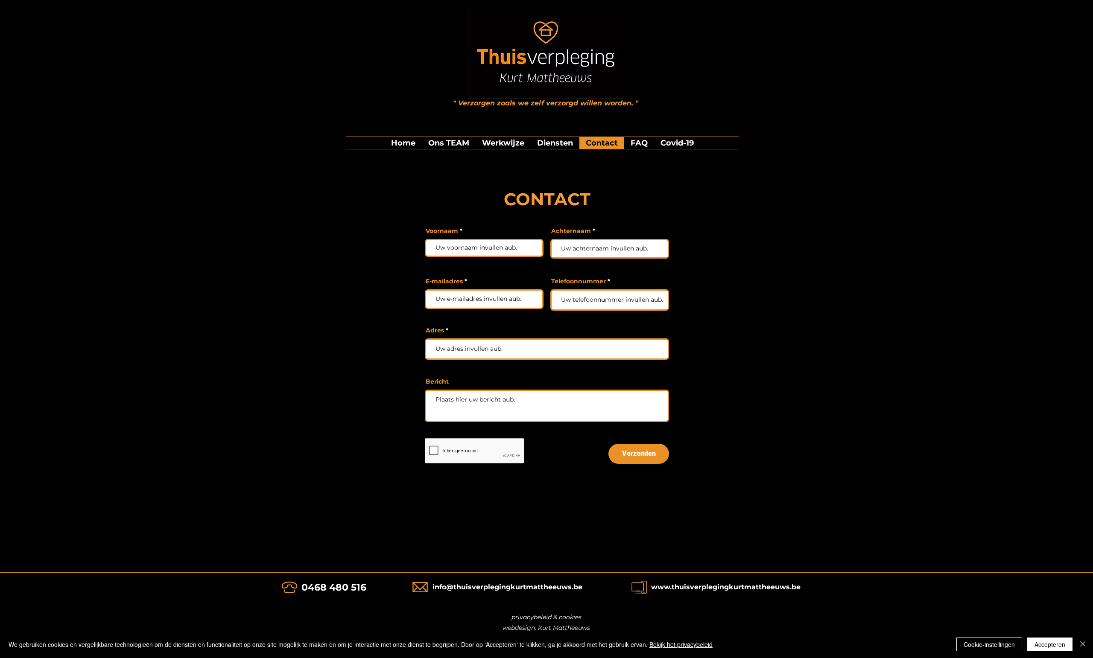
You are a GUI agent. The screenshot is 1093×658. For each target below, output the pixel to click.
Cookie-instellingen (989, 644)
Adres (435, 330)
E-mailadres (444, 281)
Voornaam (442, 231)
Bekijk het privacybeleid (681, 644)
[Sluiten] (1083, 644)
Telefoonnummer (578, 281)
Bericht (437, 381)
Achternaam (571, 231)
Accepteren (1050, 644)
